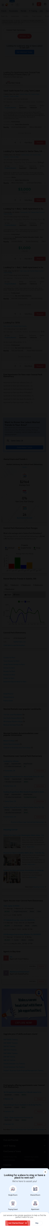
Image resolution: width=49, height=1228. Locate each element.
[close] (45, 1172)
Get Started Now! (16, 1223)
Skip (36, 1223)
